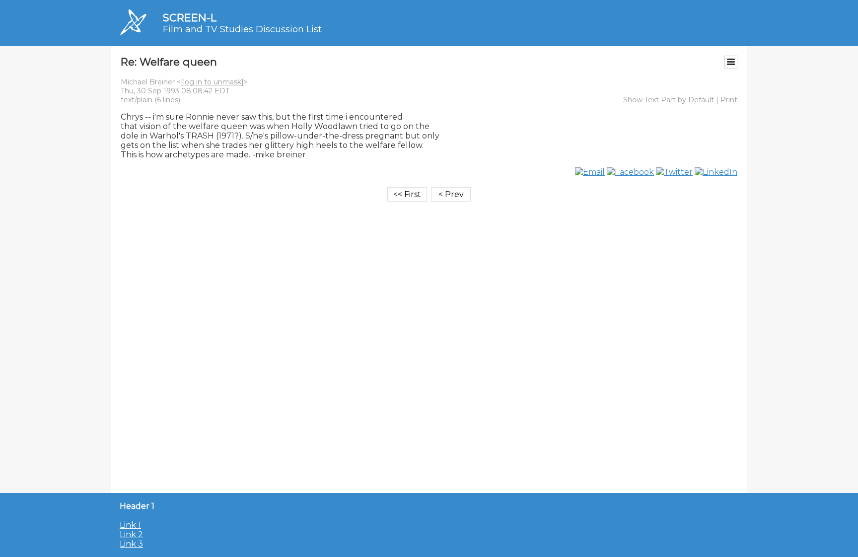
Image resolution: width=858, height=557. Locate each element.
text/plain (136, 99)
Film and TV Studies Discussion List (242, 29)
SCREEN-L (189, 17)
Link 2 (131, 534)
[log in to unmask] (212, 81)
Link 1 (130, 525)
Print (728, 99)
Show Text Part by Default (668, 99)
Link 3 (131, 544)
